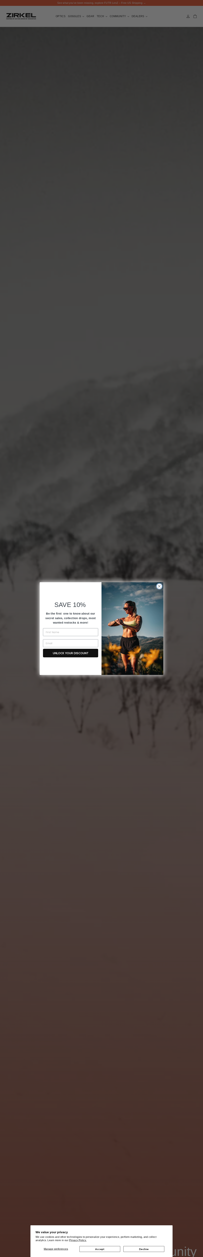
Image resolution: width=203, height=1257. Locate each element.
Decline (144, 1249)
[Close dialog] (159, 586)
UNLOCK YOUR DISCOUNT (70, 653)
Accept (99, 1249)
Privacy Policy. (78, 1240)
